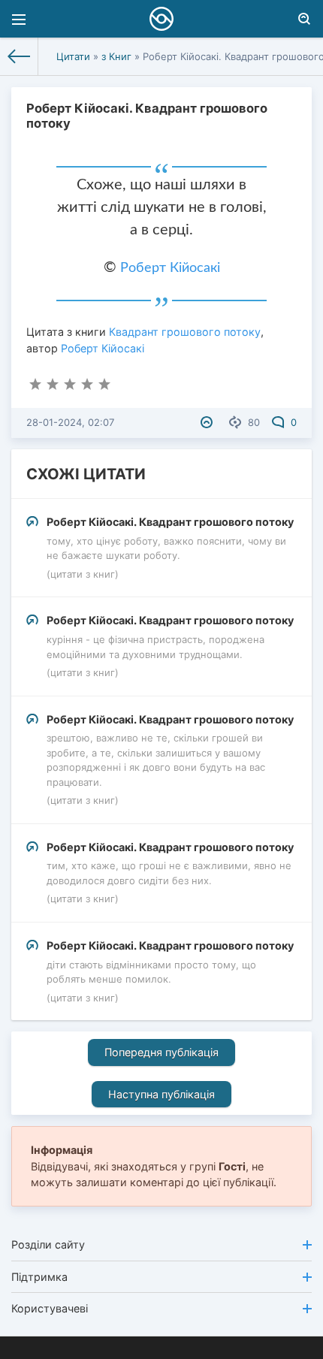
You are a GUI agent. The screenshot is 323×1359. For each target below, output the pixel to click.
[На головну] (19, 56)
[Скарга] (208, 422)
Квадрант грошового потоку (185, 331)
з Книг (116, 56)
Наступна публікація (161, 1094)
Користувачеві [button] (49, 1308)
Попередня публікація (161, 1052)
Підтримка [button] (39, 1276)
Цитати (73, 56)
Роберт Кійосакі (170, 268)
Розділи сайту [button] (48, 1244)
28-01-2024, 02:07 (70, 422)
